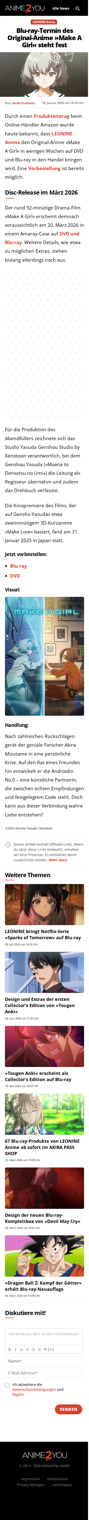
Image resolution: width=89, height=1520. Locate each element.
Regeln (18, 1394)
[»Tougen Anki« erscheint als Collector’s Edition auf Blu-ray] (44, 1046)
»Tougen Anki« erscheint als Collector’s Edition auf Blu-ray (38, 1076)
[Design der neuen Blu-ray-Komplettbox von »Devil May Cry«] (44, 1188)
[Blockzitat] (45, 1349)
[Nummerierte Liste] (33, 1349)
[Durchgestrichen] (27, 1349)
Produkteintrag (51, 116)
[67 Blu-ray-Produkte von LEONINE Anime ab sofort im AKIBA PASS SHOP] (44, 1114)
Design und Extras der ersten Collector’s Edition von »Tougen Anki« (40, 1005)
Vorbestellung (44, 168)
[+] (51, 1349)
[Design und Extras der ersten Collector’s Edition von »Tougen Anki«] (44, 972)
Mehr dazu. (58, 860)
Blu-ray (18, 566)
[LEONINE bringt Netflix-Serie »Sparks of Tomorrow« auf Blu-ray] (44, 904)
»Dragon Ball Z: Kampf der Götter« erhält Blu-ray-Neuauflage (43, 1286)
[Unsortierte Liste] (39, 1349)
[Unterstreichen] (21, 1349)
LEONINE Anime (44, 22)
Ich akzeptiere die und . (38, 1389)
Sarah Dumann (23, 103)
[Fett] (9, 1349)
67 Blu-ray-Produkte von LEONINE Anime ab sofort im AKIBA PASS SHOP (42, 1147)
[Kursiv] (15, 1349)
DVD (15, 576)
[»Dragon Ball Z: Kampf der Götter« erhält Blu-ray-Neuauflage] (44, 1255)
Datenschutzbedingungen (34, 1389)
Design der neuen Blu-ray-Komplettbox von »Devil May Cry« (42, 1218)
